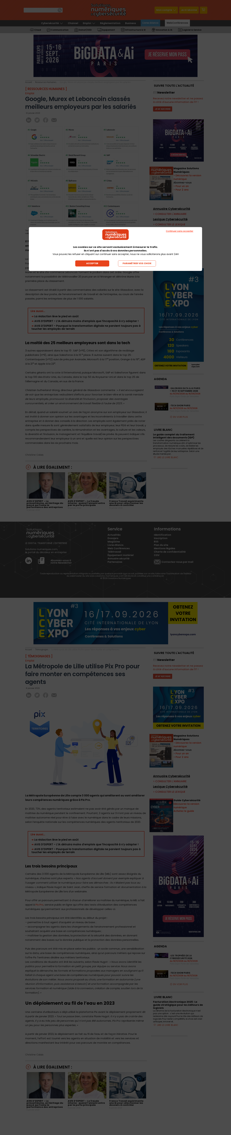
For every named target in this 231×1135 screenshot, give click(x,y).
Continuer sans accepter (179, 231)
